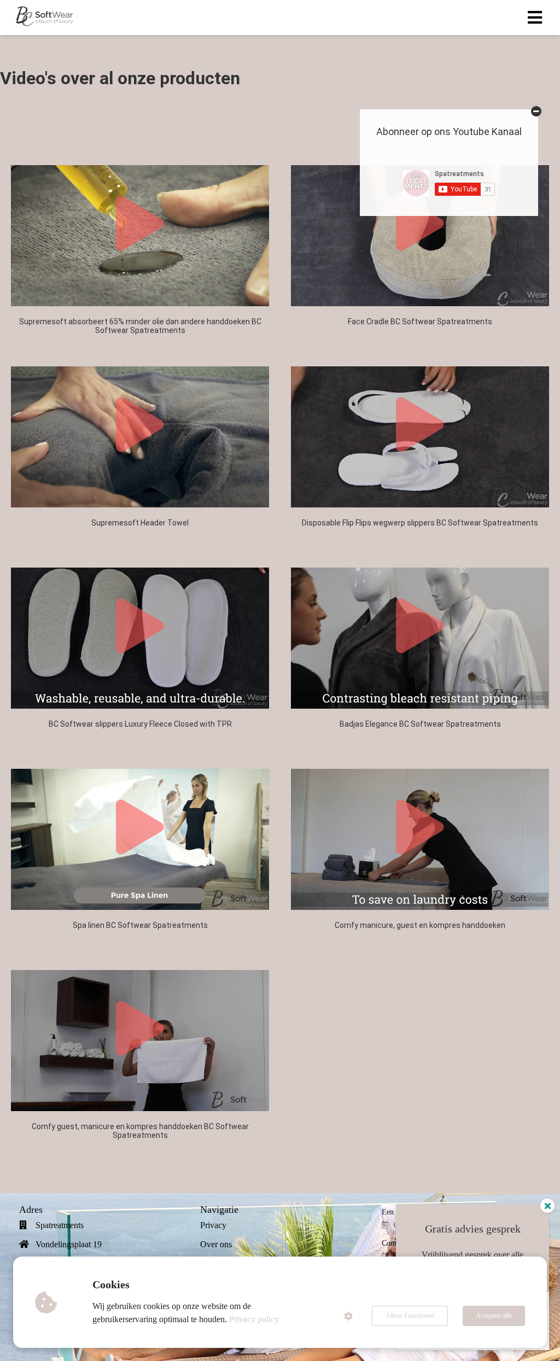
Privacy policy (254, 1319)
